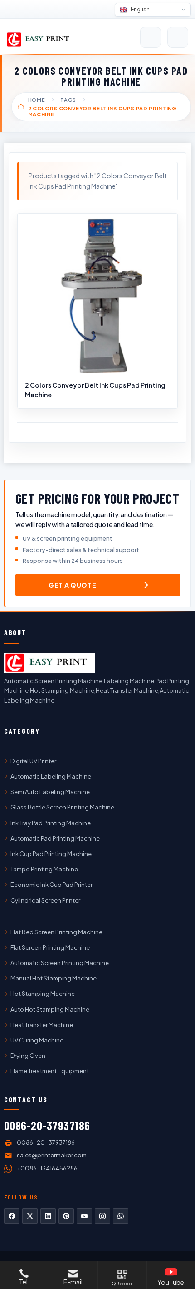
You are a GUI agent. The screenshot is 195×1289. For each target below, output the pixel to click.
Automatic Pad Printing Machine (55, 838)
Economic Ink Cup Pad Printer (51, 884)
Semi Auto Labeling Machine (50, 791)
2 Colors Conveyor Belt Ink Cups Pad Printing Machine (95, 389)
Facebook (12, 1216)
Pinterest (66, 1216)
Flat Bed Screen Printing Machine (56, 932)
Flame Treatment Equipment (49, 1071)
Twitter (30, 1216)
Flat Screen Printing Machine (50, 947)
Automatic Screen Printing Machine (59, 962)
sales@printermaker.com (52, 1155)
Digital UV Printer (33, 761)
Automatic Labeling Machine (50, 776)
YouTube (84, 1216)
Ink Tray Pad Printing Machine (50, 823)
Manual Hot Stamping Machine (53, 978)
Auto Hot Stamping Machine (49, 1009)
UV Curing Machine (36, 1040)
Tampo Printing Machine (44, 869)
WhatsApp (120, 1216)
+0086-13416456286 (47, 1168)
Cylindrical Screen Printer (45, 900)
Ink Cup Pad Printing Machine (51, 853)
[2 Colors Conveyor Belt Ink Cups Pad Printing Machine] (98, 293)
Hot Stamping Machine (42, 993)
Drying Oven (27, 1055)
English (140, 9)
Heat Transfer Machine (41, 1024)
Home (36, 100)
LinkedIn (48, 1216)
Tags (68, 100)
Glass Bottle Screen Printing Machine (62, 807)
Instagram (102, 1216)
